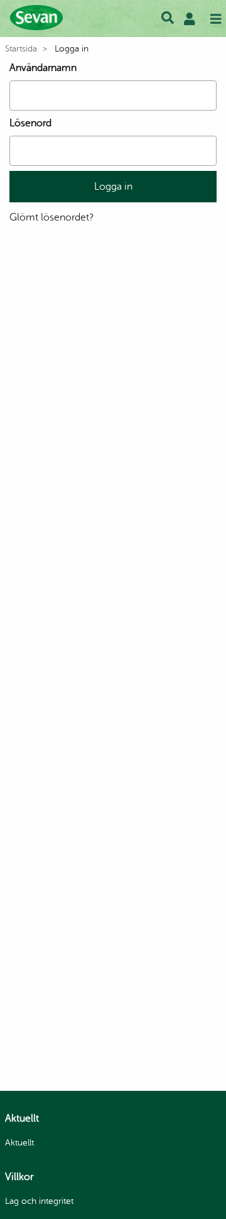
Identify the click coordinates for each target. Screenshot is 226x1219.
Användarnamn (43, 68)
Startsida (21, 48)
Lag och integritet (39, 1201)
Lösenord (30, 123)
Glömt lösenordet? (51, 217)
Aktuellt (19, 1142)
